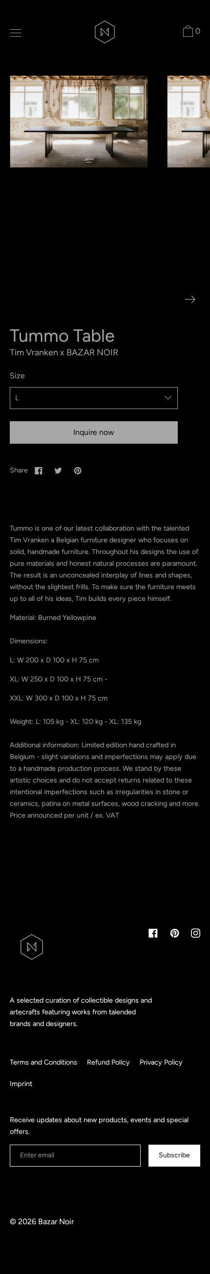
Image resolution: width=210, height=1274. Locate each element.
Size (17, 375)
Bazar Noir (56, 1221)
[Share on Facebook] (38, 470)
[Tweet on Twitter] (58, 470)
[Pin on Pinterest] (77, 470)
